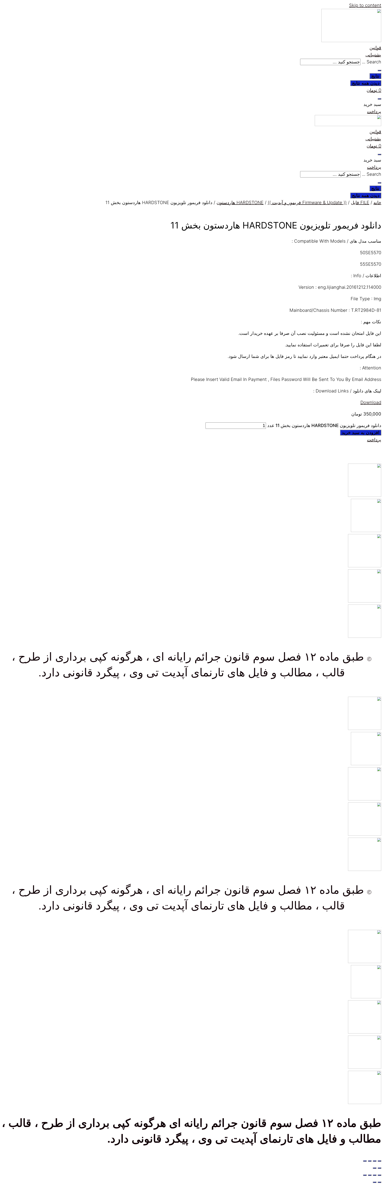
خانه (377, 202)
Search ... (371, 61)
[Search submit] (379, 70)
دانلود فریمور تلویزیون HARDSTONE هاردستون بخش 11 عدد (324, 425)
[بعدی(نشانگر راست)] (374, 1168)
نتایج (375, 76)
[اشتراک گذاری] (369, 1161)
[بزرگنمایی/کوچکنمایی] (379, 1161)
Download (370, 402)
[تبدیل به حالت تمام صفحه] (374, 1161)
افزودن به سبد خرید (360, 432)
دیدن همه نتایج (365, 83)
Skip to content (365, 5)
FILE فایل (360, 202)
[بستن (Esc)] (365, 1161)
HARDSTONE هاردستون (240, 202)
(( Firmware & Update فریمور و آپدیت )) (307, 202)
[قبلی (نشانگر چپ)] (379, 1168)
